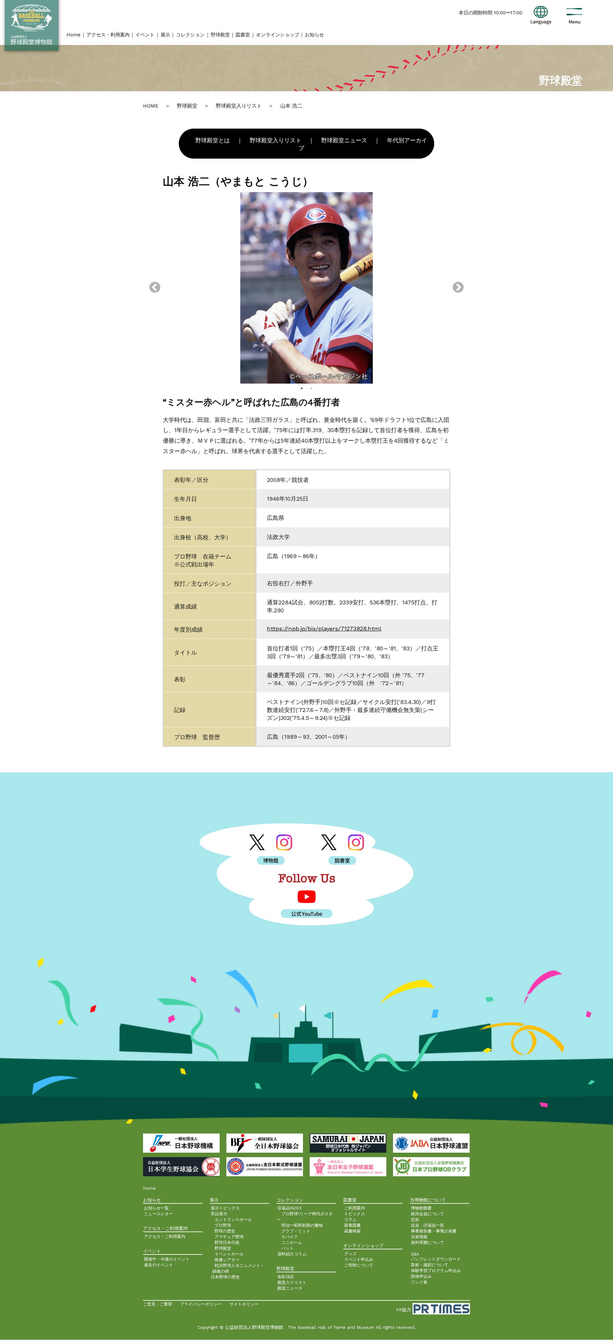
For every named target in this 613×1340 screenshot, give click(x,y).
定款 (415, 1219)
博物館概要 (421, 1208)
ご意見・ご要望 (157, 1304)
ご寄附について (358, 1265)
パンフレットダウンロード (436, 1259)
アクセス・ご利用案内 (164, 1236)
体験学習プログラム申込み (436, 1270)
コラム (350, 1219)
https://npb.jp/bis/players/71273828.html (324, 628)
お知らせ (314, 35)
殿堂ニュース (289, 1288)
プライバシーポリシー (201, 1304)
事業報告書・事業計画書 (434, 1231)
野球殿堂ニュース (344, 140)
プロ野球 (223, 1225)
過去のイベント (158, 1264)
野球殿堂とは (212, 140)
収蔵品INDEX (289, 1208)
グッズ (350, 1253)
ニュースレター (158, 1213)
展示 (165, 35)
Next (458, 287)
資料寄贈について (427, 1242)
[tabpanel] (306, 288)
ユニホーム (291, 1242)
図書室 (243, 35)
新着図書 (352, 1225)
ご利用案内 (354, 1208)
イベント (145, 35)
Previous (154, 287)
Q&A (415, 1254)
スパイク (289, 1236)
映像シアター (227, 1259)
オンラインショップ (277, 35)
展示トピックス (225, 1208)
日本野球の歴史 (225, 1277)
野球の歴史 (225, 1231)
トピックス (354, 1213)
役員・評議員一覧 (427, 1225)
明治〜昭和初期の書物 (302, 1225)
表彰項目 (285, 1276)
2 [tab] (311, 388)
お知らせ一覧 (156, 1208)
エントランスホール (233, 1219)
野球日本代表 (227, 1242)
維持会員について (427, 1213)
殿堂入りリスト (291, 1282)
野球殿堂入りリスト (275, 140)
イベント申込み (358, 1259)
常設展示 (219, 1213)
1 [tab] (302, 388)
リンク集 (419, 1282)
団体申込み (421, 1276)
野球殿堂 (220, 35)
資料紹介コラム (291, 1254)
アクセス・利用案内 (108, 35)
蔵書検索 (352, 1231)
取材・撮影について (429, 1264)
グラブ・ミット (295, 1231)
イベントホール (229, 1254)
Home (73, 35)
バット (287, 1248)
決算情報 (419, 1236)
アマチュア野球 (229, 1236)
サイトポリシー (244, 1304)
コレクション (190, 35)
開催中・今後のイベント (167, 1259)
